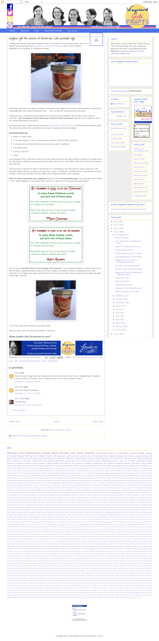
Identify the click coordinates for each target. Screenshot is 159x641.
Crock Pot (144, 495)
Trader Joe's (46, 541)
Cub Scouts (129, 522)
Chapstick (36, 519)
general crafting (122, 473)
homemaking (61, 490)
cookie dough (81, 502)
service (127, 585)
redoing (94, 583)
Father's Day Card (18, 478)
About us (25, 30)
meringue (49, 573)
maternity (58, 470)
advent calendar (142, 478)
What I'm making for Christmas (127, 291)
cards (121, 461)
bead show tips (78, 546)
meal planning (67, 470)
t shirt (45, 483)
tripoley (83, 593)
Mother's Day (31, 463)
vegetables (56, 483)
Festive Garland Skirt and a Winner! (129, 269)
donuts (21, 558)
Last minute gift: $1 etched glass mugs (128, 242)
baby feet (121, 544)
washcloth (69, 595)
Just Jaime (20, 398)
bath (101, 500)
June (118, 312)
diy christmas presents (90, 357)
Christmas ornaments (116, 468)
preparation (113, 580)
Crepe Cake (109, 522)
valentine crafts (140, 593)
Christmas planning (135, 519)
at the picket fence (90, 544)
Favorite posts (46, 527)
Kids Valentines (22, 485)
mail (146, 473)
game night (90, 563)
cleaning (71, 473)
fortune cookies (130, 561)
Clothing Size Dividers (35, 522)
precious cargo (77, 580)
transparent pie (51, 593)
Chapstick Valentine (46, 519)
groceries (84, 480)
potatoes (10, 492)
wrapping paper (117, 492)
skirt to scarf (104, 588)
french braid (95, 505)
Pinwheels (118, 534)
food (136, 155)
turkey (121, 593)
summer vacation (126, 470)
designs (129, 556)
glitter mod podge (13, 507)
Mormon (54, 497)
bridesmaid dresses (125, 549)
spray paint (47, 492)
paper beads (133, 576)
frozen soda (58, 563)
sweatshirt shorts (123, 590)
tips (84, 461)
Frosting (149, 470)
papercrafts (138, 191)
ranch (70, 583)
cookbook (97, 554)
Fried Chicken (102, 527)
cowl (150, 554)
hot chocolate (67, 568)
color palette (71, 502)
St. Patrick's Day (54, 539)
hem (129, 566)
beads (110, 546)
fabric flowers (136, 488)
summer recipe (114, 470)
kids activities (130, 461)
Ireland (99, 529)
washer (75, 595)
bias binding (132, 546)
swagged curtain (97, 590)
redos (32, 483)
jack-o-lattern (141, 568)
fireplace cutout (49, 561)
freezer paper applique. (25, 563)
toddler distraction (58, 492)
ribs (143, 583)
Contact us (72, 30)
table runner (100, 475)
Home (12, 30)
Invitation (93, 529)
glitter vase (15, 566)
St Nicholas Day (43, 539)
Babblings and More (37, 495)
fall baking (30, 505)
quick (137, 465)
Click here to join (118, 91)
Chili (68, 519)
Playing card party (128, 534)
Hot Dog (68, 529)
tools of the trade (118, 475)
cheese (54, 502)
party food (148, 576)
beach (138, 463)
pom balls (68, 580)
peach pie (31, 578)
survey (84, 590)
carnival (63, 551)
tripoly (88, 593)
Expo (150, 524)
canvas (101, 488)
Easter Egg (138, 483)
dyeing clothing (110, 473)
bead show (69, 546)
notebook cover (84, 576)
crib (58, 556)
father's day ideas (14, 465)
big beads (118, 500)
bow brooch (98, 549)
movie (14, 576)
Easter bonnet (101, 524)
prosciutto (130, 580)
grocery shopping (94, 480)
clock (59, 554)
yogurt (131, 597)
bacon (25, 546)
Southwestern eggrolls (14, 539)
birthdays (51, 488)
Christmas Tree (124, 519)
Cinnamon (10, 522)
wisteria (66, 597)
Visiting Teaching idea (15, 500)
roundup (44, 458)
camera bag (44, 551)
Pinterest (13, 468)
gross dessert (61, 566)
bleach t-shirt (60, 488)
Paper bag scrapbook (52, 534)
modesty (111, 490)
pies (72, 468)
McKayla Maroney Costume (95, 532)
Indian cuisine (12, 473)
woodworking (77, 597)
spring (9, 514)
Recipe (141, 453)
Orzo (43, 534)
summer (78, 461)
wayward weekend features (119, 463)
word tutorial (92, 597)
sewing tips (70, 461)
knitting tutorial (75, 571)
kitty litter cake (53, 571)
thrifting (108, 475)
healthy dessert (42, 490)
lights (120, 571)
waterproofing (127, 595)
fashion (52, 505)
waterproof (118, 595)
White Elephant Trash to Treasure (128, 253)
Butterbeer (141, 517)
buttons (20, 470)
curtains (79, 556)
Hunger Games (27, 497)
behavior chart (123, 546)
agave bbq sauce (23, 544)
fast (17, 490)
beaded (86, 546)
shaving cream (140, 585)
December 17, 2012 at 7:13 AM (27, 393)
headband (116, 566)
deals (112, 556)
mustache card (28, 576)
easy (89, 465)
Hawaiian (53, 529)
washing (111, 514)
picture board (127, 578)
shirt (12, 588)
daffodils (100, 556)
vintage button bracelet (28, 595)
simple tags (69, 588)
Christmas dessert (92, 495)
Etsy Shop (145, 524)
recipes (86, 512)
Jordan (44, 361)
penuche (74, 578)
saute (65, 585)
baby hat (115, 485)
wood (71, 597)
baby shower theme (18, 480)
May (117, 316)
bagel (30, 546)
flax (71, 561)
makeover (22, 509)
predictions (105, 580)
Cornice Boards (69, 522)
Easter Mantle (80, 524)
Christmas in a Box (122, 278)
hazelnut (109, 566)
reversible (122, 583)
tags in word (142, 590)
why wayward (86, 483)
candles (58, 473)
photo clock (99, 578)
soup (20, 590)
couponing (139, 554)
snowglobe (11, 590)
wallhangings (103, 514)
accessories (131, 478)
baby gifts (108, 485)
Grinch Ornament (22, 529)
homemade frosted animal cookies (18, 568)
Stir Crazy (84, 539)
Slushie (149, 536)
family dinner (116, 558)
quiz (62, 583)
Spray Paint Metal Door (30, 539)
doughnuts (28, 558)
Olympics (38, 534)
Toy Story (38, 541)
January (119, 329)
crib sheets (63, 556)
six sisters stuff (95, 588)
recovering (93, 512)
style (107, 470)
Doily (150, 495)
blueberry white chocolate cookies (59, 549)
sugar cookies (23, 514)
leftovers (14, 509)
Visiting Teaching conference (85, 541)
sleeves (112, 588)
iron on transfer (130, 568)
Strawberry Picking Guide (109, 497)
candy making (41, 480)
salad (113, 512)
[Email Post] (46, 357)
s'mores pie (42, 585)
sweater (136, 470)
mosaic (141, 573)
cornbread (110, 554)
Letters (83, 532)
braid (129, 500)
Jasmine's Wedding (84, 463)
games (124, 505)
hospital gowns (57, 568)
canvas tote (36, 502)
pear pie (37, 578)
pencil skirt (64, 578)
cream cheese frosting (43, 556)
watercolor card (83, 595)
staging (57, 590)
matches (36, 573)
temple (49, 514)
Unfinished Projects (145, 497)
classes (43, 554)
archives (81, 544)
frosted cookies (105, 505)
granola (54, 566)
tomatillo (142, 470)
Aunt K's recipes (23, 495)
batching (54, 546)
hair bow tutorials (57, 507)
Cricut (150, 466)
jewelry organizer (13, 571)
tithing (37, 593)
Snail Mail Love (35, 473)
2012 (116, 231)
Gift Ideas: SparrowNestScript (127, 265)
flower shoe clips (92, 561)
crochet (70, 556)
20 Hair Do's (140, 475)
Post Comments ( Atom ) (61, 430)
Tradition (44, 473)
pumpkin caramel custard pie (38, 512)
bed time (115, 546)
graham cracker (37, 507)
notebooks (79, 509)
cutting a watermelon (89, 556)
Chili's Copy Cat (75, 519)
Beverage (104, 517)
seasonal (118, 512)
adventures (14, 544)
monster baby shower (50, 509)
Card (133, 463)
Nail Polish (30, 465)
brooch (149, 500)
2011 (116, 334)
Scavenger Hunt (109, 536)
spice (38, 590)
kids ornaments (142, 507)
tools (50, 483)
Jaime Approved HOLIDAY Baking (128, 256)
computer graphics (77, 554)
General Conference (45, 478)
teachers (15, 593)
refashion (100, 512)
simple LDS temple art (45, 588)
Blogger (100, 636)
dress (34, 558)
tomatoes (42, 593)
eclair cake (49, 558)
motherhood (148, 573)
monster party (124, 573)
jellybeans (149, 568)
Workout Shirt (120, 541)
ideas (123, 568)
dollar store (125, 502)
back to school (137, 485)
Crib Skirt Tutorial (119, 522)
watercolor (78, 492)
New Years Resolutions (78, 478)
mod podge (116, 465)
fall (20, 458)
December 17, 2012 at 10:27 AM (28, 405)
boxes (124, 500)
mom (138, 480)
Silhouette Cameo (73, 458)
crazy (34, 556)
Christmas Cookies (78, 495)
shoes (88, 475)
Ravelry (137, 534)
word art (85, 597)
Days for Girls (40, 524)
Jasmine (114, 134)
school (82, 585)
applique (67, 544)
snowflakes (148, 588)
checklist (92, 551)
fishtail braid (59, 561)
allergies (32, 544)
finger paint (28, 561)
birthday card (12, 488)
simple (128, 512)
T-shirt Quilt (127, 539)
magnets (122, 480)
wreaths (111, 597)
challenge (64, 473)
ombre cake (98, 509)
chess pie (109, 551)
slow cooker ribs (120, 588)
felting (22, 561)
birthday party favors (25, 488)
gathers (130, 505)
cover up (124, 488)
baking (29, 455)
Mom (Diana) (116, 146)
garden (103, 563)
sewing (137, 167)
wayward (16, 461)
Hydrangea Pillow (77, 529)
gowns (48, 566)
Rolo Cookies (99, 536)
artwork (128, 458)
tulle (117, 593)
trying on (112, 593)
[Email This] (50, 357)
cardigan (49, 480)
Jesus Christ (37, 497)
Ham (48, 529)
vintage (87, 514)
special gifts (39, 483)
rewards (128, 583)
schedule (77, 585)
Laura (17, 372)
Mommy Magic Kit (111, 532)
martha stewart (36, 509)
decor (16, 458)
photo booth (90, 578)
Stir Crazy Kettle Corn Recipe (97, 539)
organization (141, 461)
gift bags (136, 505)
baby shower (38, 468)
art (21, 461)
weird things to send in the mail (93, 492)
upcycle (149, 461)
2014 (116, 225)
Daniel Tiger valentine (28, 524)
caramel (107, 488)
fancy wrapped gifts (145, 558)
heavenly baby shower (79, 507)
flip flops (75, 561)
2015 (116, 221)
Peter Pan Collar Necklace (84, 534)
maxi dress (42, 573)
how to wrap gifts (86, 568)
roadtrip (107, 512)
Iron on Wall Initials (108, 529)
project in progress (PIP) (19, 512)
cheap (113, 488)
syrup (36, 514)
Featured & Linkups (53, 30)
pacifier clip (119, 576)
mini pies (16, 475)
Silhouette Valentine (83, 497)
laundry (110, 571)
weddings (144, 465)
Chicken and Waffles (60, 519)
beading (105, 546)
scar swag (70, 585)
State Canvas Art (46, 485)
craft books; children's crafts (96, 502)
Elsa (133, 524)
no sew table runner (57, 576)
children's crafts (72, 465)
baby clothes (144, 468)
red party (88, 583)
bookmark (79, 549)
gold (30, 507)
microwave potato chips (64, 573)
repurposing (107, 583)
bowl (104, 549)
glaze (9, 566)
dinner (125, 456)
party (23, 465)
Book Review (50, 495)
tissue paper (62, 514)
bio (15, 470)
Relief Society (37, 536)
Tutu (52, 541)
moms (110, 573)
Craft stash (130, 483)
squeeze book (49, 590)
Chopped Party (99, 519)
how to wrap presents (111, 507)
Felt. (59, 527)
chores (118, 488)
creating (110, 502)
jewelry (145, 458)
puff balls (143, 580)
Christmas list (104, 495)
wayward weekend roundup (70, 483)
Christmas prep (147, 519)
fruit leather (66, 563)
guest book (80, 566)
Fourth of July (70, 463)
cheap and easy (60, 465)
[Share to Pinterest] (62, 357)
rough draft (16, 585)
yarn (54, 517)
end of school (70, 558)
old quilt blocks (88, 509)
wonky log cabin (140, 514)
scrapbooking (81, 613)
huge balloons (97, 568)
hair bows (27, 490)
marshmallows (86, 490)
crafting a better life (120, 53)
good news (34, 566)
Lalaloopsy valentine (64, 532)
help (54, 490)
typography (131, 593)
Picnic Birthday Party (100, 534)
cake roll (37, 551)
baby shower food (125, 485)
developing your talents (140, 556)
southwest (26, 590)
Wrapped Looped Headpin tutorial (136, 541)
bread (108, 549)
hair (102, 480)
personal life (82, 578)
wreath (38, 517)
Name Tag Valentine (143, 532)
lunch (79, 490)
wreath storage (46, 517)
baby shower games (84, 500)
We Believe (33, 500)
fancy (137, 558)
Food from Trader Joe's (89, 527)
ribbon (78, 470)
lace (117, 480)
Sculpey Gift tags (121, 536)
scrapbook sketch (113, 585)
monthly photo (134, 573)
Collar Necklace (48, 522)
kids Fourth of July (25, 571)
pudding (137, 580)
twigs (125, 593)
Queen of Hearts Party (66, 497)
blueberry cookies (42, 549)
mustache (20, 576)
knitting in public (64, 571)
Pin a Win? (111, 534)
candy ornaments (54, 551)
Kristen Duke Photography (21, 532)
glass (150, 563)
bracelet (33, 480)
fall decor (27, 461)
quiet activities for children (43, 583)
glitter (150, 505)
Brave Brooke (116, 128)
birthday (115, 461)
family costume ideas (41, 505)
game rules (97, 563)
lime (123, 571)
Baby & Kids (139, 163)
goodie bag (42, 566)
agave (150, 478)
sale (57, 585)
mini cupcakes (77, 573)
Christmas (76, 357)
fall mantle (146, 488)
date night (106, 556)
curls (75, 556)
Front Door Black (113, 527)
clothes (149, 463)
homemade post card (95, 507)
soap (16, 590)
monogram (115, 573)
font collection (120, 561)
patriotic (149, 480)
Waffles (26, 500)
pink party (15, 580)
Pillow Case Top (34, 485)
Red (31, 536)
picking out (112, 578)
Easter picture (110, 524)
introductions (50, 470)
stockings (67, 590)
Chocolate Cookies (87, 519)
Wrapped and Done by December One (90, 485)
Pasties (62, 534)
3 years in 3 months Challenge (102, 483)
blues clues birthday (72, 488)
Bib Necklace (112, 517)
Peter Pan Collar (70, 534)
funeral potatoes (80, 563)
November (120, 295)
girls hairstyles (144, 563)
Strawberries (95, 497)
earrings (10, 505)
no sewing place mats (71, 576)
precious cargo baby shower (91, 580)
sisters (102, 470)
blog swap (32, 549)
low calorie (137, 571)
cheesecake (56, 480)
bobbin (73, 549)
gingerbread (124, 563)
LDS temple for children (48, 532)
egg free (16, 505)
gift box (117, 563)
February (119, 326)
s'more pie (34, 585)
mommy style (103, 573)
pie (12, 458)
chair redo (85, 551)
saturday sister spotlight (73, 475)
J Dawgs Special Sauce (123, 529)
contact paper (89, 554)
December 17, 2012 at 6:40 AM (27, 381)
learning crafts (71, 490)
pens (69, 578)
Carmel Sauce (28, 519)
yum (135, 597)
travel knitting (60, 593)
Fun (126, 527)
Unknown (19, 387)
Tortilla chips (124, 497)
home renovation (104, 465)
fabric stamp (96, 558)
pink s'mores (23, 580)
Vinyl (74, 541)
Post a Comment (18, 410)
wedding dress (17, 597)
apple (9, 480)
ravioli (83, 583)
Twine (56, 541)
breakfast (51, 473)
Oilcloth (24, 534)
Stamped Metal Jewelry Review (70, 539)
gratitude (46, 507)
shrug (25, 588)
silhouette (34, 588)
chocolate (96, 456)
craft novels (11, 556)
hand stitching (89, 566)
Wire (40, 500)
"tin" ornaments (128, 492)
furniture (118, 505)
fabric (62, 468)
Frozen (121, 527)
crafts (74, 613)
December (120, 234)
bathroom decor (109, 500)
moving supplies (64, 509)
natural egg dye (39, 576)
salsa (61, 585)
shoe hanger (18, 588)
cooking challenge (142, 456)
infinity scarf (131, 507)
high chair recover (137, 566)
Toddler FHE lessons (68, 485)
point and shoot (49, 580)
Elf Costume (119, 524)
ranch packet (76, 583)
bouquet (91, 549)
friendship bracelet (47, 563)
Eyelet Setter (11, 527)
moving (22, 475)
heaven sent (124, 566)
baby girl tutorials (87, 458)
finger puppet (37, 561)
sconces (88, 585)
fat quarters (59, 505)
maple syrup (22, 573)
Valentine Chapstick (65, 541)
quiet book (56, 583)
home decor (138, 171)
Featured (54, 527)
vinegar (9, 595)
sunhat (93, 475)
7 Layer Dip (83, 517)
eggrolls (56, 558)
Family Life (138, 175)
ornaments (111, 576)
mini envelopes (87, 573)
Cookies (49, 463)
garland (108, 563)
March (118, 323)
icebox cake (117, 568)
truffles (81, 514)
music (72, 509)
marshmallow (130, 480)
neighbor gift (53, 361)
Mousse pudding (123, 532)
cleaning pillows (51, 554)
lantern (95, 571)
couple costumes (120, 554)
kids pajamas (43, 571)
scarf (84, 475)
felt (65, 505)
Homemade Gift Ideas (124, 284)
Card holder (20, 519)
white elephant (54, 597)
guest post (52, 458)
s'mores (62, 475)
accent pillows (47, 500)
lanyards (101, 571)
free (148, 561)
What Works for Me (119, 478)
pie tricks (141, 578)
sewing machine (25, 492)
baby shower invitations (15, 546)
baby (59, 456)
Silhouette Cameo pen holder (137, 536)
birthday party (48, 468)
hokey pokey (148, 566)
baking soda (36, 546)
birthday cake (147, 485)
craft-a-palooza (87, 473)
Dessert (21, 455)
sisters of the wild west (81, 588)
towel (69, 514)
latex (106, 571)
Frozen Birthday (31, 478)
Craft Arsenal (96, 522)
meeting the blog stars (100, 490)
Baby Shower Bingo (94, 517)
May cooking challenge (113, 456)
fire (43, 561)
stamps (15, 514)
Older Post (97, 421)
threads (55, 514)
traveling (75, 593)
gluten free (24, 507)
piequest (20, 483)
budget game (136, 549)
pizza (140, 509)
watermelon (110, 595)
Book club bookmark (63, 495)
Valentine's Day (85, 456)
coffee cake (61, 502)
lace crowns (89, 571)
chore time (27, 554)
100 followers (130, 475)
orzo (111, 509)
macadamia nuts (12, 573)
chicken (57, 468)
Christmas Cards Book (111, 519)
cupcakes (83, 465)
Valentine (50, 465)
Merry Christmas (121, 237)
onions (92, 576)
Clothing (117, 458)
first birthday (72, 505)
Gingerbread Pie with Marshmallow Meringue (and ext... (129, 273)
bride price (135, 500)
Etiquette (138, 524)
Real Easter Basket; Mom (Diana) (18, 536)
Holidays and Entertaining (30, 361)
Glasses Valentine (146, 527)
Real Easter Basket (146, 534)
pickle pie (119, 578)
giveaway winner (134, 473)
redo (74, 470)
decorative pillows (120, 556)
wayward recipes (140, 595)
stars (62, 590)
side (29, 588)
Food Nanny (76, 527)
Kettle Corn (46, 497)
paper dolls (141, 576)
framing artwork (141, 561)
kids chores (35, 571)
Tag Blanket (136, 539)
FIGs (18, 527)
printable (48, 475)
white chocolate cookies (40, 597)
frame (88, 505)
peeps (58, 578)
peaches (122, 509)
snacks (149, 512)
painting (51, 461)
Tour (36, 30)
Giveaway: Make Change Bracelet (128, 288)
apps (72, 544)
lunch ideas (145, 571)
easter (134, 458)
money (117, 490)
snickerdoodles (139, 588)
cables (29, 502)
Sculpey (90, 478)
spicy (42, 590)
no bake (47, 576)
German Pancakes (134, 527)
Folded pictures (66, 527)
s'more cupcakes (25, 585)
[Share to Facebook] (59, 357)
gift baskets (143, 505)
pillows (128, 509)
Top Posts (31, 541)
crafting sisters (99, 473)
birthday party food (40, 488)
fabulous (22, 505)
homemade (41, 463)
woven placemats (102, 597)
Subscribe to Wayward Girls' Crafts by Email (128, 209)
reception (80, 512)
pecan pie (52, 578)
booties (85, 549)
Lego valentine (76, 532)
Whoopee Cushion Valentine (105, 541)
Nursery (20, 473)
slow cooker (143, 512)
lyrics (150, 571)
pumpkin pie (53, 512)
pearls (42, 578)
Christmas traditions (132, 495)
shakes (132, 585)
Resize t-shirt (56, 536)
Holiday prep (12, 485)
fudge (72, 563)
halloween (61, 458)
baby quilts (56, 500)
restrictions (115, 583)
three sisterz (22, 593)
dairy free (117, 502)
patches (19, 578)
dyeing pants (147, 502)
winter (61, 597)
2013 (116, 228)
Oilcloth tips (31, 534)
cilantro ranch (36, 554)
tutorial (137, 159)
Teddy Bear (144, 539)
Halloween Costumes (16, 463)
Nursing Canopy (15, 534)
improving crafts (110, 480)
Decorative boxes (51, 524)
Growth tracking (33, 529)
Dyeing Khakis (62, 524)
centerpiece (78, 551)
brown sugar (11, 502)
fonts (84, 505)
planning (27, 483)
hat (105, 566)
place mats (35, 580)
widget (125, 116)
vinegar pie (16, 595)
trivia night (98, 593)
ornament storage (101, 576)
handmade (67, 507)
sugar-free (78, 590)
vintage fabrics (52, 595)
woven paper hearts (20, 517)
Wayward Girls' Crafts (79, 610)
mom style (95, 573)
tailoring (149, 590)
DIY (123, 458)
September (120, 302)
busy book (21, 551)
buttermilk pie (29, 551)
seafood (122, 585)
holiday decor (38, 461)
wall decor (94, 514)
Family (38, 527)
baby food (127, 544)
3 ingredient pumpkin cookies (66, 517)
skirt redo (134, 512)
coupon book (130, 554)
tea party (42, 514)
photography (142, 490)
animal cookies (40, 544)
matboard (29, 573)
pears (47, 578)
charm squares (46, 502)
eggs (129, 488)
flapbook (66, 561)
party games (132, 490)
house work (76, 568)
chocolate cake (128, 551)
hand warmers (99, 566)
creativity (54, 556)
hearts (50, 490)
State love (57, 485)
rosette (9, 585)
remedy (100, 583)
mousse (9, 576)
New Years (135, 468)
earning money (41, 558)
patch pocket (11, 578)
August (119, 306)
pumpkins (55, 475)
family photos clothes (127, 558)
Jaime (133, 529)
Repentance (46, 536)
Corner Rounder (59, 522)
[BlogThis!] (53, 357)
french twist (37, 563)
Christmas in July (102, 468)
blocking (25, 549)
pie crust (135, 578)
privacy (119, 580)
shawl (123, 512)
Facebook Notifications (28, 527)
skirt (41, 492)
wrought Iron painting (121, 597)
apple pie (61, 544)
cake (105, 463)
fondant (109, 561)
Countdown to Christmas (83, 522)
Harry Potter (147, 483)
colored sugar (66, 554)
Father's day (58, 463)
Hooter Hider (60, 529)
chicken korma (118, 551)
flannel (79, 505)
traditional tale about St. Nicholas (47, 46)
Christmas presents (117, 495)
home (139, 458)
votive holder (61, 595)
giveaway (37, 458)
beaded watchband (95, 546)
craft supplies (27, 556)
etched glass (88, 558)
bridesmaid (143, 500)
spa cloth (33, 590)
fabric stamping (106, 558)
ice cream (123, 507)
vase (147, 593)
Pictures (26, 473)
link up (142, 473)
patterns (25, 578)
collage (25, 470)
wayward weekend (94, 461)
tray (79, 593)
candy (143, 463)
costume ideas (66, 480)
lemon (115, 571)
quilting (137, 183)
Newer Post (14, 421)
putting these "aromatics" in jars (61, 125)
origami (106, 509)
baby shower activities (68, 500)
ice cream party (107, 568)
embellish (62, 558)
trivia (92, 593)
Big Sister (120, 517)
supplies (31, 514)
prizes (124, 580)
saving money (86, 470)
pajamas (116, 509)
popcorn (145, 509)
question (61, 512)
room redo (148, 583)
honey (49, 568)
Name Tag (132, 532)
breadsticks (114, 549)
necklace (143, 480)
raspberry (72, 512)
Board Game (128, 517)
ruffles (16, 492)
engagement (79, 558)
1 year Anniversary (141, 492)
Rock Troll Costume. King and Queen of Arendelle (77, 536)
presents (124, 465)
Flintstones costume (14, 497)
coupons (146, 554)
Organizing (138, 196)
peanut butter (12, 483)
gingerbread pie (133, 563)
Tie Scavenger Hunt (21, 541)
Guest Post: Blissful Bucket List (128, 246)
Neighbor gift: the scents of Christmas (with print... (126, 261)
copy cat (103, 554)
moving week (30, 475)
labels (83, 571)
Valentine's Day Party (25, 468)
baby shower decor (146, 544)
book (28, 480)
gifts (17, 361)
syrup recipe (133, 590)
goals (21, 566)
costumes (77, 473)
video (150, 593)
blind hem (18, 549)
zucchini (139, 597)
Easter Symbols (90, 524)
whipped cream (27, 597)
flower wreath (102, 561)
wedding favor (119, 514)
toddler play (69, 492)
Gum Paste (42, 529)
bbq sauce (61, 546)
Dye (8, 468)
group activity (71, 566)
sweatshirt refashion (110, 590)
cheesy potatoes (100, 551)
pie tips (149, 490)
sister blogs (96, 470)
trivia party (105, 593)
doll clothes (15, 558)
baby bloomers (101, 544)
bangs (43, 546)
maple (28, 509)
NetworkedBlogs (77, 606)
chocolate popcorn (17, 554)
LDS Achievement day (61, 478)
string (73, 590)
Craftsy (102, 522)
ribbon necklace (136, 583)
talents (9, 593)
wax (133, 595)
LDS (32, 458)
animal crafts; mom (51, 544)
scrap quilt (103, 585)
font (114, 561)
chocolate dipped (140, 551)
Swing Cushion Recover (115, 539)
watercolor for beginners (97, 595)
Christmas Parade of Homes (85, 468)
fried (21, 490)
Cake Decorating (119, 483)
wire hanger (129, 514)
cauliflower (70, 551)
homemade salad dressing (38, 568)
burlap (150, 549)
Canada (147, 517)
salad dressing (51, 585)
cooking (75, 456)
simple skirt (35, 492)
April (118, 319)
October (119, 299)
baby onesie (135, 544)
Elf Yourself (128, 524)
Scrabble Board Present (124, 250)
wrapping (31, 517)
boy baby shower (86, 488)
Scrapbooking (97, 463)
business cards (12, 551)
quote (66, 583)
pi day (105, 578)
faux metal (10, 561)
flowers (94, 465)
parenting (124, 490)
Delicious (127, 468)
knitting (137, 179)
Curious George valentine (141, 522)
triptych (75, 514)
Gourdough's (11, 529)
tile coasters (30, 593)
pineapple (134, 509)
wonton (108, 492)
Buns (135, 517)
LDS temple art (35, 532)
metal (54, 573)
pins (29, 580)
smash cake (130, 588)
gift (112, 563)
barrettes (95, 500)
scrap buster (95, 585)
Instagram (86, 529)
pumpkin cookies (28, 583)
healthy (33, 490)
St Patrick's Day (99, 478)
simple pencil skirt (59, 588)
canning (96, 488)
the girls (122, 51)
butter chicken (21, 502)
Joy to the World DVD (142, 529)
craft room (18, 556)
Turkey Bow (133, 497)
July (117, 309)
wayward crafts (135, 51)
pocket (41, 580)
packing (126, 576)
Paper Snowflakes (122, 281)
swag (89, 590)
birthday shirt (142, 546)
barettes (48, 546)
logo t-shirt (129, 571)
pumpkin (131, 465)
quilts (67, 512)
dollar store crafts (136, 502)
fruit (113, 505)
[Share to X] (56, 357)
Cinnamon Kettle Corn (21, 522)
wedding (26, 458)
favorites (17, 561)
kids (46, 461)
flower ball (82, 561)
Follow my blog (79, 618)
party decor (138, 187)
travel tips (68, 593)
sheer (147, 585)
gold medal (26, 566)
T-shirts (109, 478)
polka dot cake (60, 580)
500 (77, 517)
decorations (76, 480)
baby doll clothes (112, 544)
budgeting (144, 549)
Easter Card (71, 524)
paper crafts (66, 456)
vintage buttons (41, 595)
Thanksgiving (40, 465)
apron (76, 544)
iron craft (67, 468)
